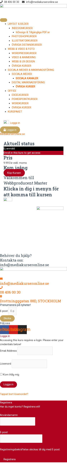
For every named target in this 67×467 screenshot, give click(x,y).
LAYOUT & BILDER (18, 23)
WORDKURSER (20, 103)
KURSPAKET (15, 111)
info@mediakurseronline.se (24, 283)
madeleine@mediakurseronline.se (35, 246)
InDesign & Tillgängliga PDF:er (33, 32)
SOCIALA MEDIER (22, 74)
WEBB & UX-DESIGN (23, 61)
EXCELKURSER (20, 95)
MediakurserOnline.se (12, 134)
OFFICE (12, 90)
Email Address (8, 350)
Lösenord (5, 363)
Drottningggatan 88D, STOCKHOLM (30, 301)
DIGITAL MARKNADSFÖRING (28, 82)
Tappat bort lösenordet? (14, 394)
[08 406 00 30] (1, 287)
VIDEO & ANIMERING (24, 57)
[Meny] (3, 20)
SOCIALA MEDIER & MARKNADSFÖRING (31, 69)
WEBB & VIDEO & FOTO (21, 49)
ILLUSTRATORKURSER (25, 40)
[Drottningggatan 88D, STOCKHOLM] (1, 296)
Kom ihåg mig (10, 374)
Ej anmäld (9, 148)
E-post (4, 311)
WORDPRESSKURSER (24, 53)
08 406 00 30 (10, 292)
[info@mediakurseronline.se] (1, 278)
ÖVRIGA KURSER (21, 65)
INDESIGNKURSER (22, 28)
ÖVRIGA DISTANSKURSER (27, 44)
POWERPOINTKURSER (25, 99)
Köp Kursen (14, 172)
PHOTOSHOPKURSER (24, 36)
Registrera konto (9, 410)
